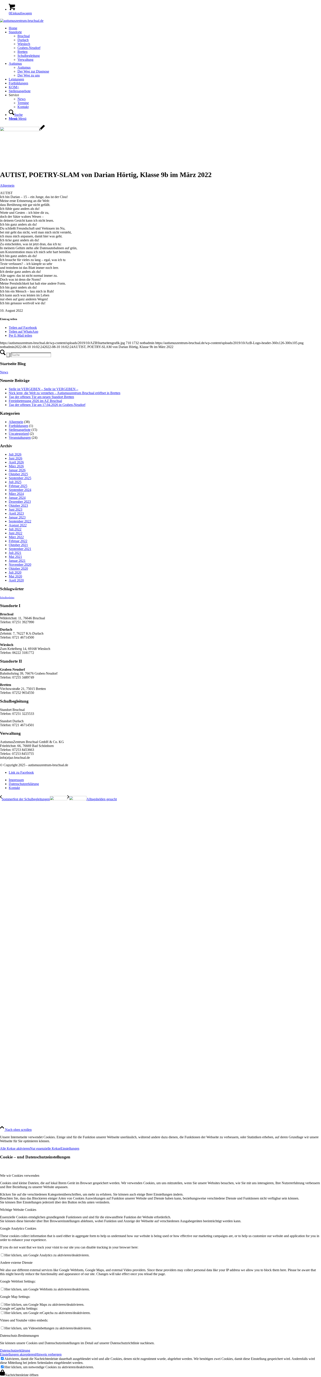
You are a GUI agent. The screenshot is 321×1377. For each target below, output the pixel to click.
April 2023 (16, 513)
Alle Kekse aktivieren (15, 1148)
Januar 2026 (17, 470)
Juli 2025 (15, 482)
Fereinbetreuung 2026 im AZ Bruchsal (35, 401)
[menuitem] (165, 28)
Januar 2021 (17, 560)
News (4, 372)
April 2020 (16, 580)
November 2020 (20, 564)
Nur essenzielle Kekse (45, 1148)
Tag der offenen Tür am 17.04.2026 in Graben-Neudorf (47, 405)
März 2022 (16, 537)
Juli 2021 (15, 553)
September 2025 (20, 478)
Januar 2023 (17, 517)
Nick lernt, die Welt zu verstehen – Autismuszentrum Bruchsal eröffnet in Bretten (64, 393)
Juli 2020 (15, 572)
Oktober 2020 (18, 568)
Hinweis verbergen (48, 1354)
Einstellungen (69, 1148)
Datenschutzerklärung (15, 1350)
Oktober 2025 (18, 474)
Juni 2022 (15, 533)
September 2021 (20, 549)
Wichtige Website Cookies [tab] (18, 1210)
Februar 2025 (18, 486)
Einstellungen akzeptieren (17, 1354)
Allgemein (7, 185)
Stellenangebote (20, 430)
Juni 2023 (15, 509)
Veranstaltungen (20, 437)
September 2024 (20, 490)
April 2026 (16, 462)
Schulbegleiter (7, 597)
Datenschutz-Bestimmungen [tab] (19, 1335)
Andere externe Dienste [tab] (16, 1262)
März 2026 (16, 466)
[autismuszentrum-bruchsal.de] (21, 21)
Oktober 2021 (18, 545)
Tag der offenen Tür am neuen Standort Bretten (41, 397)
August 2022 (18, 525)
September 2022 (20, 521)
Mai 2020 (15, 576)
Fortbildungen (18, 426)
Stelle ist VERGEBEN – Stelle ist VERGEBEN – (43, 389)
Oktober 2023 (18, 505)
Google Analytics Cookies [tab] (18, 1228)
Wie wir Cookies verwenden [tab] (19, 1175)
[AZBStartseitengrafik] (22, 130)
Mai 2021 (15, 557)
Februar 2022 (18, 541)
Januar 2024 (17, 498)
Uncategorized (19, 433)
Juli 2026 (15, 454)
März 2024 (16, 494)
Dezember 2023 (20, 501)
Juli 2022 (15, 529)
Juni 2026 (15, 458)
